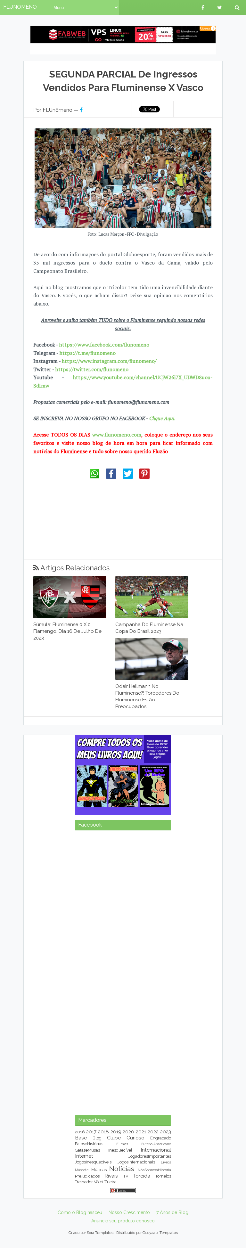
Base (81, 1138)
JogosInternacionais (136, 1162)
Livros (166, 1162)
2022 (153, 1132)
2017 (91, 1132)
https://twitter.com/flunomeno (91, 369)
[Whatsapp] (94, 477)
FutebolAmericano (156, 1144)
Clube (114, 1138)
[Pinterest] (144, 477)
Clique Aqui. (162, 418)
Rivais (111, 1176)
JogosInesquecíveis (93, 1162)
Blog (97, 1138)
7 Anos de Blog (172, 1212)
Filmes (122, 1144)
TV (125, 1176)
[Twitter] (128, 477)
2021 (141, 1132)
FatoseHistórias (89, 1143)
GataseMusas (87, 1150)
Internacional (156, 1150)
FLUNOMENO (20, 7)
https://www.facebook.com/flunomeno (104, 344)
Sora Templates (100, 1232)
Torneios (163, 1176)
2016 (80, 1132)
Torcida (141, 1176)
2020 (128, 1132)
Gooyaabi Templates (160, 1232)
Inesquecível (120, 1150)
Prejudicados (87, 1176)
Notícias (121, 1169)
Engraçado (160, 1138)
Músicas (99, 1169)
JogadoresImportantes (149, 1156)
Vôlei (98, 1181)
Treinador (84, 1181)
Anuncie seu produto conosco (123, 1220)
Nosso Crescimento (129, 1212)
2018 (103, 1132)
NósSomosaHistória (154, 1170)
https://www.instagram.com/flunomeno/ (109, 360)
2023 (165, 1132)
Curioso (135, 1138)
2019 (116, 1132)
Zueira (110, 1181)
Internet (84, 1156)
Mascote (81, 1170)
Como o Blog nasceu (80, 1212)
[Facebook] (111, 477)
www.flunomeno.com (116, 434)
